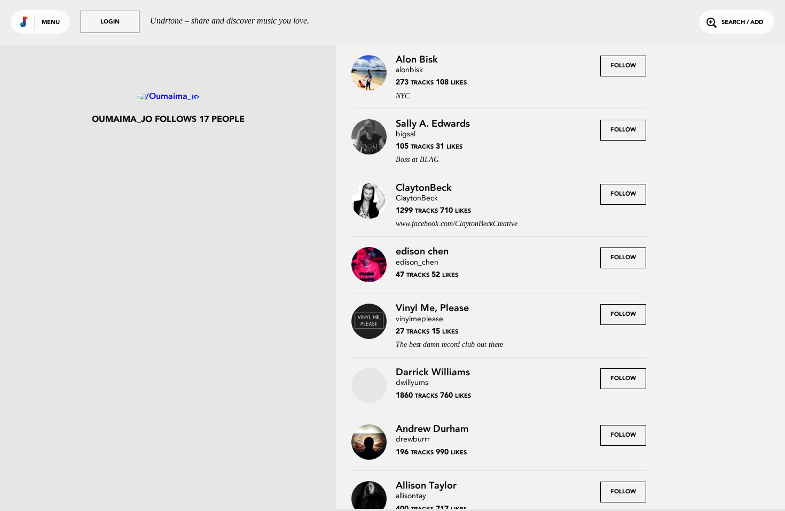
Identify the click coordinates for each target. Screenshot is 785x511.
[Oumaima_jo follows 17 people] (168, 96)
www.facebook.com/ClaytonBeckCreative (456, 224)
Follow (623, 66)
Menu (51, 23)
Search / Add (742, 23)
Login (110, 22)
